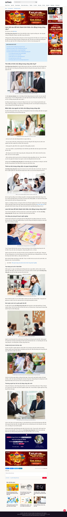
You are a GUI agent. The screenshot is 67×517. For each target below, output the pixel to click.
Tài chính (35, 5)
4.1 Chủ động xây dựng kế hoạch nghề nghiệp (17, 53)
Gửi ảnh (8, 477)
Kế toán (43, 5)
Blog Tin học (7, 5)
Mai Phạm (15, 31)
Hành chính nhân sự (24, 5)
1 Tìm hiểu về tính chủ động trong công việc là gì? (15, 46)
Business (47, 5)
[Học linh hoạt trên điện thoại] (55, 15)
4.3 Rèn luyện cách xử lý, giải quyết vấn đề (17, 56)
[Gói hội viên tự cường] (55, 39)
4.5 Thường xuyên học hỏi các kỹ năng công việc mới (19, 59)
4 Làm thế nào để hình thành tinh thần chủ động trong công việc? (18, 51)
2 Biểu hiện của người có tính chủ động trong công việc (16, 48)
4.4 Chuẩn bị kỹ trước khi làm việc (15, 58)
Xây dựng (39, 5)
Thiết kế (30, 5)
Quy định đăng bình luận (14, 477)
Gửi (44, 477)
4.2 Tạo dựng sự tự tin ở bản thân (15, 54)
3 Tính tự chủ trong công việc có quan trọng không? (16, 50)
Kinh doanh (57, 5)
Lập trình (12, 5)
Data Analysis (17, 5)
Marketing (52, 5)
